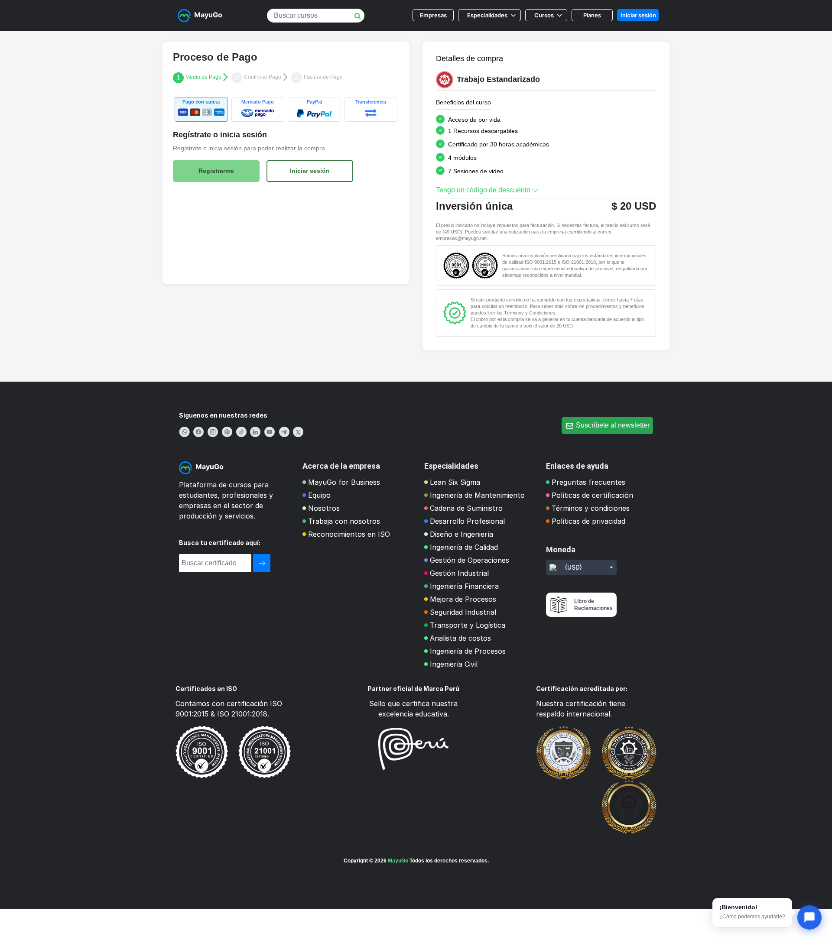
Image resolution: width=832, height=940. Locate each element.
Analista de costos (460, 638)
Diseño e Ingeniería (461, 534)
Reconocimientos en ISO (349, 534)
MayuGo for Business (344, 482)
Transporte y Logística (467, 625)
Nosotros (324, 508)
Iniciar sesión (638, 15)
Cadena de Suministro (466, 508)
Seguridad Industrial (463, 612)
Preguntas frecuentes (588, 482)
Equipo (319, 495)
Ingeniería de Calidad (464, 547)
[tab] (201, 109)
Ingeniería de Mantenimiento (477, 495)
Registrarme (216, 170)
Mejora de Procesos (463, 599)
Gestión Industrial (459, 573)
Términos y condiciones (591, 508)
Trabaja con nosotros (344, 521)
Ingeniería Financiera (464, 586)
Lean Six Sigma (455, 482)
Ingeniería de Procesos (468, 651)
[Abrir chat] (809, 917)
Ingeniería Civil (454, 664)
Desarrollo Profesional (467, 521)
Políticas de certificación (592, 495)
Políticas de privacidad (588, 521)
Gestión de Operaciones (469, 560)
